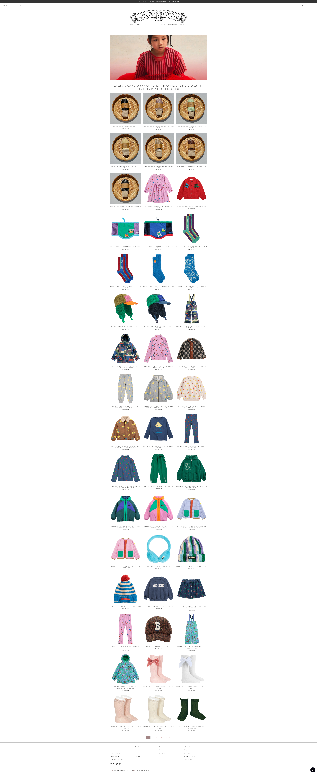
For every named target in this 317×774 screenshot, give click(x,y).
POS (132, 770)
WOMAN (148, 25)
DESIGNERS (173, 25)
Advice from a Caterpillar (122, 770)
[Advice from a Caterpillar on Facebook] (114, 764)
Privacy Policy (114, 756)
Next (167, 737)
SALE (182, 25)
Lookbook (187, 753)
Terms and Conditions (116, 759)
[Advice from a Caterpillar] (158, 16)
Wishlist (162, 753)
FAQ (136, 753)
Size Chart (138, 756)
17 (161, 737)
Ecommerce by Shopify (142, 770)
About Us (112, 750)
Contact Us (138, 750)
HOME (156, 25)
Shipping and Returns (116, 753)
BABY (132, 25)
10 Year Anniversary (190, 756)
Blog (185, 750)
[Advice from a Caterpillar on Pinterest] (120, 764)
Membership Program (165, 750)
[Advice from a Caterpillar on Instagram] (117, 764)
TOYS (163, 25)
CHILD (140, 25)
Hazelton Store (188, 759)
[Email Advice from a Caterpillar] (111, 764)
